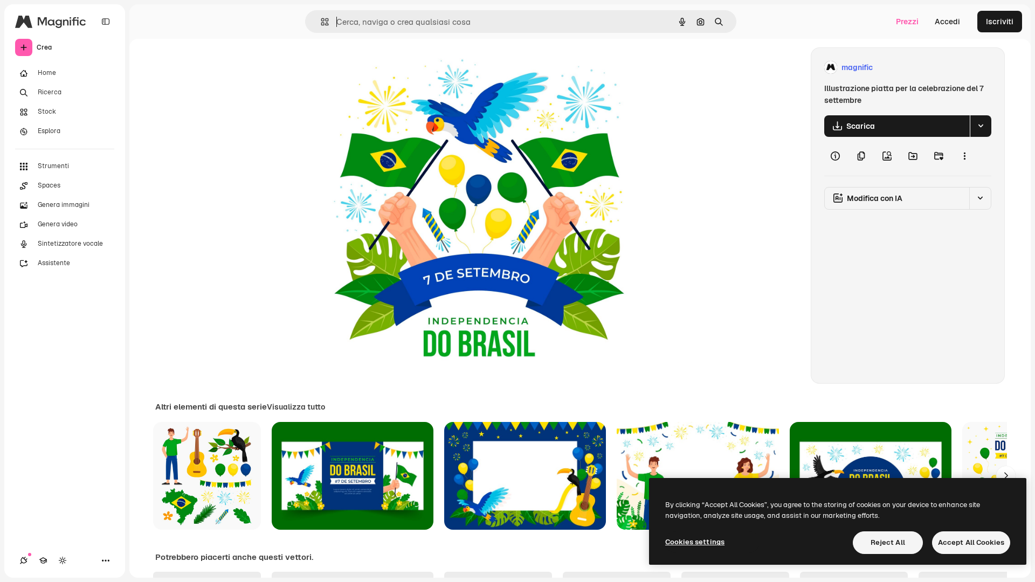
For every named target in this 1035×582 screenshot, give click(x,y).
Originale (381, 68)
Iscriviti (999, 21)
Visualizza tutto (296, 407)
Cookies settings (694, 541)
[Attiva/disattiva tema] (62, 560)
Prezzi (907, 21)
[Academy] (43, 560)
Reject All (888, 542)
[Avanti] (1006, 476)
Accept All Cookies (971, 542)
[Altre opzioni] (964, 156)
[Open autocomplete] (320, 22)
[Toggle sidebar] (105, 21)
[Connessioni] (23, 560)
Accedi (947, 21)
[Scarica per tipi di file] (980, 126)
